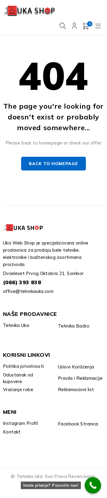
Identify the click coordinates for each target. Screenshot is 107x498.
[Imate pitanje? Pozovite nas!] (93, 485)
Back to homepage (53, 163)
